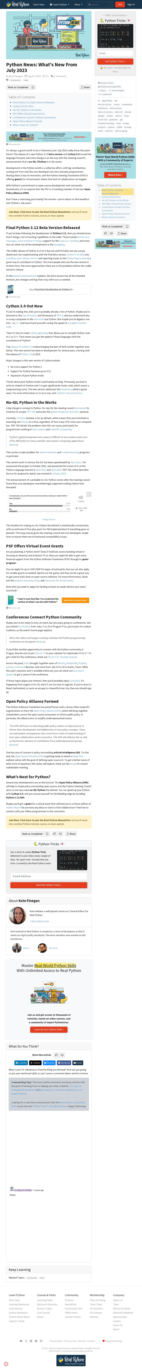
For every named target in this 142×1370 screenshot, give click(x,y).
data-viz (119, 112)
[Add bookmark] (127, 226)
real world (39, 319)
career (117, 104)
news (118, 123)
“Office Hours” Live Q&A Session (49, 1106)
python (111, 127)
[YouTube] (21, 1341)
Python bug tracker (77, 258)
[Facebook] (36, 1341)
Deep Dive (78, 756)
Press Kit (117, 1325)
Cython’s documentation (69, 393)
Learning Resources (19, 1304)
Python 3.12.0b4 (75, 254)
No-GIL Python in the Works (115, 200)
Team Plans (96, 1304)
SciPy (27, 663)
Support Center (17, 1321)
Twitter (36, 1062)
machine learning (70, 452)
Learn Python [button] (59, 4)
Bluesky (50, 1062)
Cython (33, 333)
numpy (126, 123)
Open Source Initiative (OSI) (29, 756)
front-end (102, 119)
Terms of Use (70, 1341)
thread (24, 421)
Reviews (94, 1316)
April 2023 (56, 469)
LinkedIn (22, 1062)
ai (99, 101)
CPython (21, 418)
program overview (23, 580)
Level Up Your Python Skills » (49, 1029)
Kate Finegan (16, 76)
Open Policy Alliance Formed (115, 213)
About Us (118, 1300)
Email (79, 1062)
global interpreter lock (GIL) (65, 411)
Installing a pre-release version (22, 258)
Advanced (106, 94)
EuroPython (24, 626)
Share (123, 233)
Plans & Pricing (98, 1300)
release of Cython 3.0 (22, 346)
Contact (91, 1341)
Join (120, 4)
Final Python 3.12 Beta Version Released (33, 102)
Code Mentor (15, 1308)
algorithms (107, 101)
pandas (10, 667)
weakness (66, 389)
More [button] (78, 4)
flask (126, 116)
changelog (59, 244)
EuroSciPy (74, 680)
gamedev (113, 119)
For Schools (96, 1312)
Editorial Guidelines (123, 1312)
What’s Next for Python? (113, 217)
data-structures (105, 112)
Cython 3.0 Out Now (111, 196)
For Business (96, 1308)
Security (82, 1341)
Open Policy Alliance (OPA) (47, 710)
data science (38, 429)
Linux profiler (68, 240)
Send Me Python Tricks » (49, 885)
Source (13, 444)
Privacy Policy (56, 1341)
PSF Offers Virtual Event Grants (116, 203)
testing (127, 127)
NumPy (61, 663)
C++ (18, 323)
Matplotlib (71, 663)
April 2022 (41, 469)
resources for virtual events (59, 580)
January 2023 (59, 473)
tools (100, 131)
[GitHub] (41, 1341)
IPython (82, 663)
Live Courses (43, 1312)
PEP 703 (30, 411)
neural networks (48, 452)
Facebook (65, 1062)
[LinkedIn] (31, 1341)
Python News (13, 807)
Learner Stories (73, 1316)
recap (73, 763)
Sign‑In (131, 4)
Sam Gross (76, 462)
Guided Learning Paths (111, 87)
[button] (105, 233)
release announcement (25, 275)
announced (80, 408)
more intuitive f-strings (30, 240)
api (115, 101)
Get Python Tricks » (115, 61)
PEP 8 (60, 315)
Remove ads (14, 144)
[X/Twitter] (26, 1341)
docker (110, 116)
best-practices (104, 104)
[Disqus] (49, 1148)
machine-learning (106, 123)
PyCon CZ (40, 653)
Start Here (38, 4)
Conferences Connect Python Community (34, 117)
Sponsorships (120, 1316)
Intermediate (118, 90)
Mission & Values (121, 1308)
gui (121, 119)
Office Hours (71, 1312)
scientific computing (61, 429)
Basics (103, 90)
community (127, 104)
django (101, 116)
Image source (48, 519)
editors (118, 116)
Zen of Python (29, 315)
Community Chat (73, 1308)
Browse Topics (107, 83)
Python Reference (18, 1312)
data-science (116, 108)
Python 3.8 (26, 354)
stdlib (119, 127)
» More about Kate (39, 921)
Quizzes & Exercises (47, 1304)
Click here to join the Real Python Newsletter (45, 211)
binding (44, 333)
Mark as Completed (112, 226)
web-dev (109, 131)
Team (116, 1304)
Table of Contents (109, 185)
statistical (20, 667)
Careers (117, 1321)
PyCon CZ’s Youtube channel (62, 657)
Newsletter (71, 1304)
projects (102, 127)
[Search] (89, 4)
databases (103, 108)
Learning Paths (45, 1300)
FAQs (36, 580)
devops (128, 112)
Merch (116, 1329)
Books (40, 1316)
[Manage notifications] (6, 1364)
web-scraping (121, 131)
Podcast (69, 1300)
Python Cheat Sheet (19, 1316)
